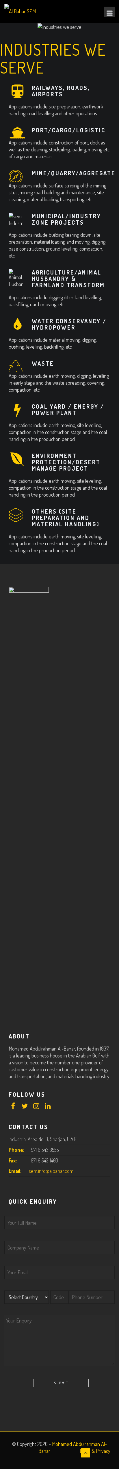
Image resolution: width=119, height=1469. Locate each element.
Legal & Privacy (95, 1451)
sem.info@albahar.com (51, 1171)
